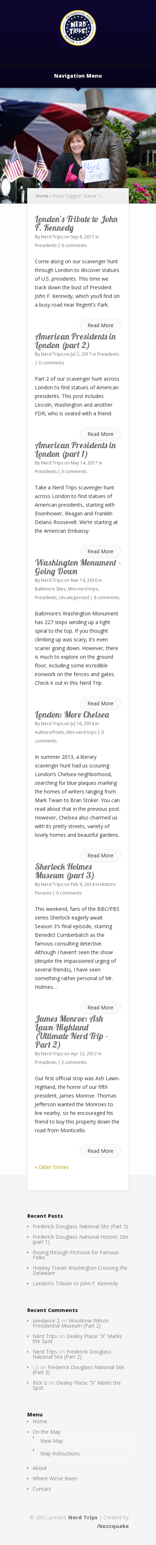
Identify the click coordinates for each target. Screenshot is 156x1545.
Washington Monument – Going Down (78, 566)
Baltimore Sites (50, 589)
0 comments (74, 245)
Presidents (46, 245)
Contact (42, 1488)
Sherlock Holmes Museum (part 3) (65, 870)
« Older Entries (52, 1167)
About (40, 1467)
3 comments (74, 471)
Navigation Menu (78, 76)
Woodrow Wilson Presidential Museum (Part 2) (71, 1323)
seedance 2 (46, 1320)
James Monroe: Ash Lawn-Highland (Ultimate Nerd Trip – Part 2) (71, 1031)
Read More (100, 325)
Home (42, 196)
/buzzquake (113, 1526)
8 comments (106, 597)
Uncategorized (74, 597)
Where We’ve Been (55, 1478)
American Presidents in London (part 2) (75, 340)
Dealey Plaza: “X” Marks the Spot (77, 1339)
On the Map (47, 1431)
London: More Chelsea (72, 714)
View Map (51, 1440)
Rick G (40, 1382)
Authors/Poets (49, 732)
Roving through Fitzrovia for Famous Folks (76, 1255)
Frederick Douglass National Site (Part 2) (80, 1226)
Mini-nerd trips (83, 589)
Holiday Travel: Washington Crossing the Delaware (80, 1270)
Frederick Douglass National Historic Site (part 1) (80, 1239)
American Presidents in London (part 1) (75, 449)
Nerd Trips (52, 237)
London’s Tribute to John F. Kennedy (76, 223)
